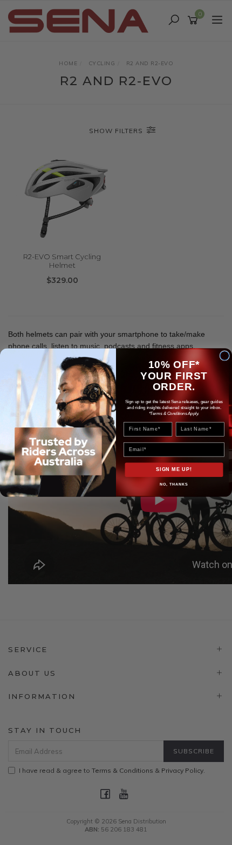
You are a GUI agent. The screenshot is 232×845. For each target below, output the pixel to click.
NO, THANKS (174, 484)
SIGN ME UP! (174, 469)
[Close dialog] (224, 356)
